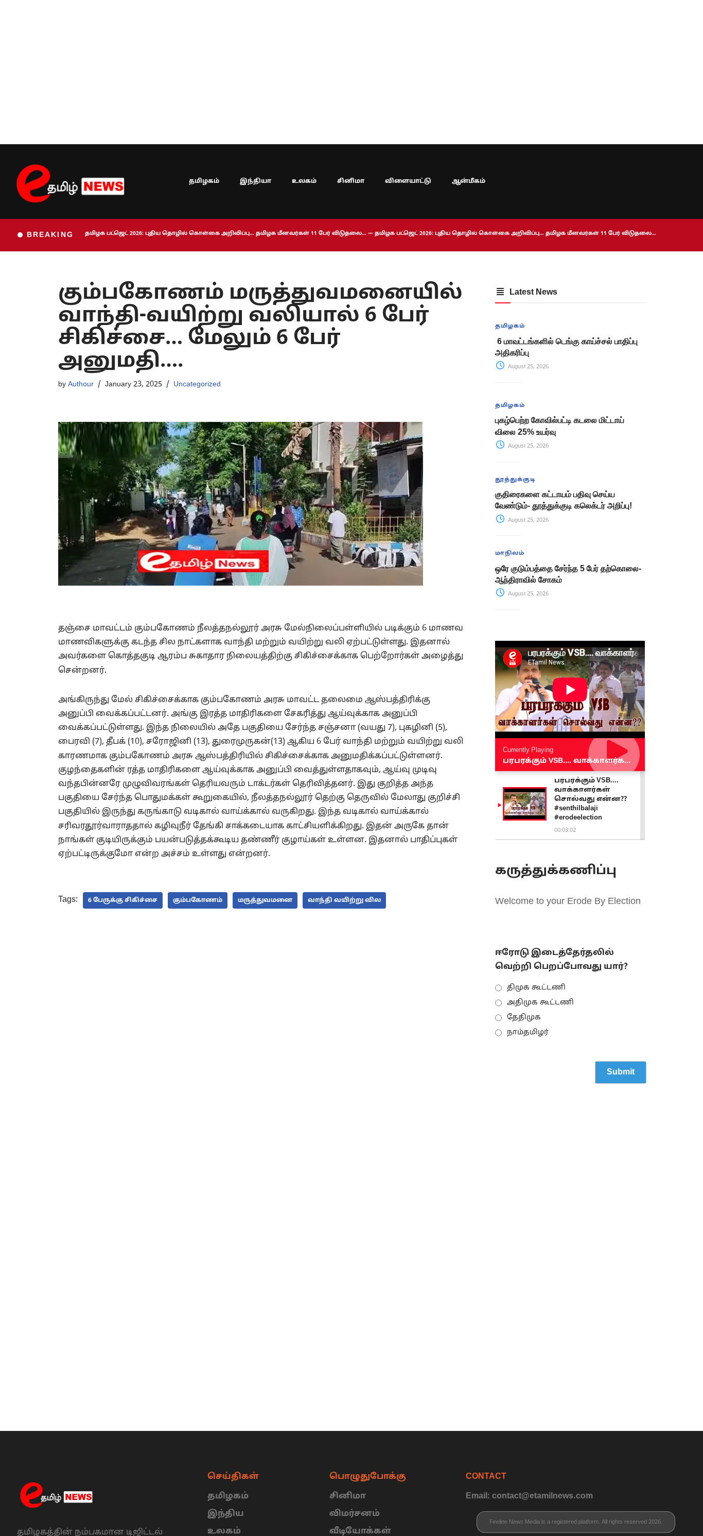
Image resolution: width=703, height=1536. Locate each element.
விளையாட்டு (408, 181)
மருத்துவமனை (265, 900)
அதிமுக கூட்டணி (540, 1002)
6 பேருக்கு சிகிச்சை (122, 900)
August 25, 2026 (527, 366)
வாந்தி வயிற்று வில (344, 900)
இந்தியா (255, 181)
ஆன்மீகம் (468, 181)
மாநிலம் (509, 553)
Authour (81, 384)
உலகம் (304, 181)
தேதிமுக (524, 1017)
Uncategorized (197, 384)
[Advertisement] (309, 72)
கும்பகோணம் (197, 900)
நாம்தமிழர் (528, 1032)
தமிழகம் (204, 181)
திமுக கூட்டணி (536, 987)
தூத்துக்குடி (515, 479)
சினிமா (350, 181)
